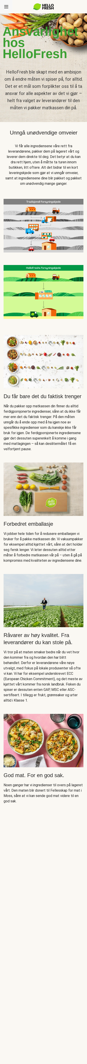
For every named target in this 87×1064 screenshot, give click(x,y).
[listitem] (43, 225)
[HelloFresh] (43, 6)
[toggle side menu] (6, 6)
